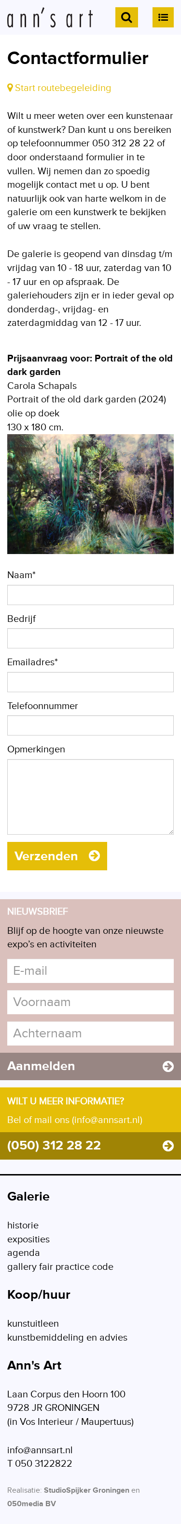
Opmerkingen (36, 749)
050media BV (31, 1504)
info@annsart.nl (40, 1450)
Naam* (21, 575)
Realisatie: (24, 1490)
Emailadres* (32, 662)
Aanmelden (41, 1066)
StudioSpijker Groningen (86, 1490)
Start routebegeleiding (62, 88)
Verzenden (48, 856)
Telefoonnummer (42, 706)
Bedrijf (21, 619)
